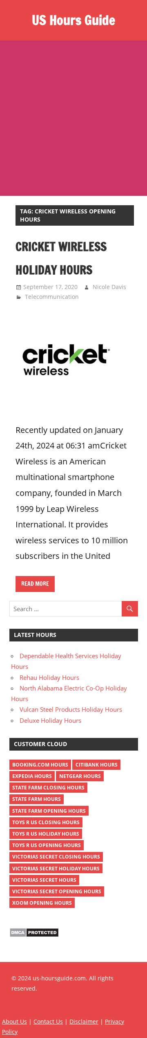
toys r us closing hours (46, 822)
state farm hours (36, 799)
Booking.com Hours (40, 764)
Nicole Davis (109, 287)
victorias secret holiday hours (56, 868)
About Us (14, 1021)
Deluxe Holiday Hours (50, 720)
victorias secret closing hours (56, 856)
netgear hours (80, 776)
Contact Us (48, 1021)
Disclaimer (83, 1021)
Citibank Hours (97, 764)
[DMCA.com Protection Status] (34, 935)
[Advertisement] (73, 118)
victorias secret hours (44, 880)
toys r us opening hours (46, 845)
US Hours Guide (73, 20)
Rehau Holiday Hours (49, 677)
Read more (35, 584)
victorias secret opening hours (56, 891)
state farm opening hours (49, 810)
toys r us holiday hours (45, 833)
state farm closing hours (48, 787)
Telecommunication (52, 296)
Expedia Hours (32, 776)
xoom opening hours (42, 902)
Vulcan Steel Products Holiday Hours (71, 709)
